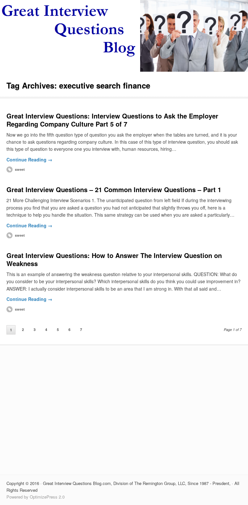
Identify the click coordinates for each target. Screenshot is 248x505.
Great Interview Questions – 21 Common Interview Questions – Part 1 (113, 189)
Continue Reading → (29, 159)
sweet (20, 169)
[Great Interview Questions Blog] (124, 70)
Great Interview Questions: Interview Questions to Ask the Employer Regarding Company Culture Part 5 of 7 (112, 120)
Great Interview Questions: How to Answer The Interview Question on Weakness (114, 259)
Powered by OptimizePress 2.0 (35, 497)
